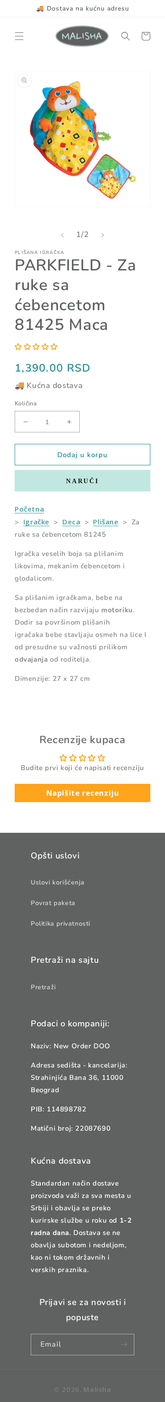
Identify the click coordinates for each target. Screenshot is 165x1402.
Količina (26, 403)
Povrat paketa (53, 903)
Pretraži (43, 987)
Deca (71, 521)
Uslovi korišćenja (57, 882)
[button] (19, 36)
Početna (29, 508)
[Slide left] (62, 235)
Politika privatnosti (60, 923)
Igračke (36, 521)
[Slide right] (103, 235)
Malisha (97, 1389)
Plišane (105, 521)
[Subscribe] (124, 1344)
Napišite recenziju (82, 793)
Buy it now (82, 480)
